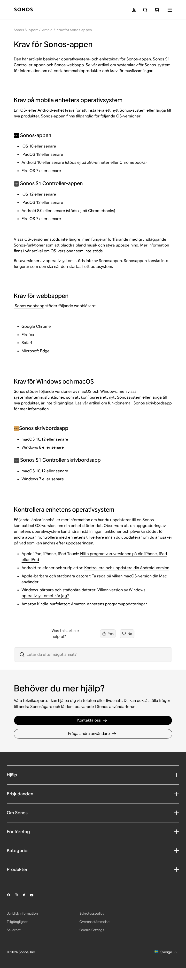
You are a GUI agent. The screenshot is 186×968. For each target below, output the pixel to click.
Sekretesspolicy (91, 913)
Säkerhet (14, 930)
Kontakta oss (89, 720)
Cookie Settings (91, 930)
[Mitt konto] (134, 10)
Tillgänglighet (17, 921)
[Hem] (23, 10)
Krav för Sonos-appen (74, 30)
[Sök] (145, 10)
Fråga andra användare (89, 733)
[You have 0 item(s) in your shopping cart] (156, 10)
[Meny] (170, 10)
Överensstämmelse (94, 921)
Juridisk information (22, 913)
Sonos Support (26, 30)
